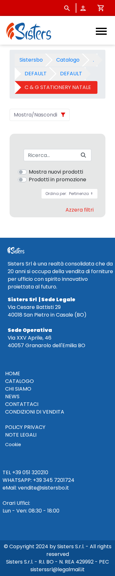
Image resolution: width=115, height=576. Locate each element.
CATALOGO (19, 381)
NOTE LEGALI (20, 434)
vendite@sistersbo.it (43, 487)
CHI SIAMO (18, 389)
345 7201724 (58, 480)
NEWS (12, 396)
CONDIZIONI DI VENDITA (34, 411)
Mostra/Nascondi (35, 114)
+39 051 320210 (30, 472)
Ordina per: (67, 193)
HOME (12, 373)
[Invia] (83, 155)
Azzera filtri (79, 209)
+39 (37, 480)
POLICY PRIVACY (25, 427)
